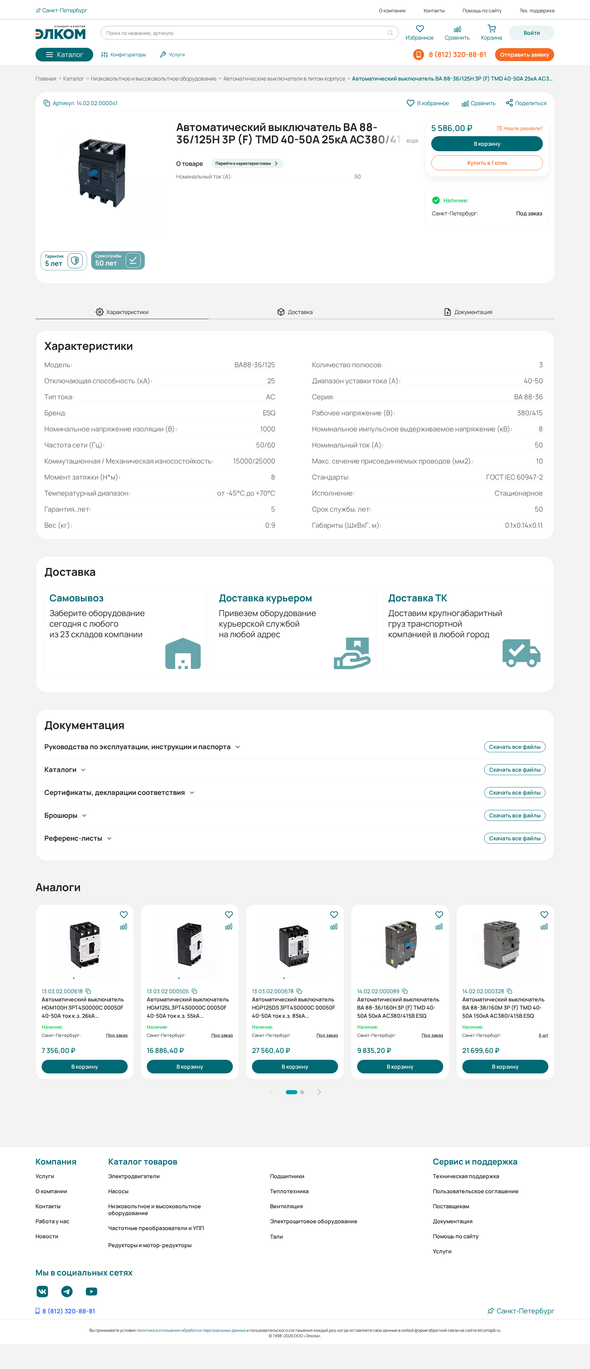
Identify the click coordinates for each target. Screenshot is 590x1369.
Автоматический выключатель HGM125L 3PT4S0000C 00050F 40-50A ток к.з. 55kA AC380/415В (188, 1007)
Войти (532, 33)
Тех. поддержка (537, 10)
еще (411, 140)
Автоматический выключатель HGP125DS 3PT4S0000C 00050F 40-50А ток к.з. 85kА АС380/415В (293, 1007)
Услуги (45, 1176)
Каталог (73, 78)
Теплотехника (289, 1191)
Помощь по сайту (482, 10)
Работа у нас (52, 1221)
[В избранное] (124, 915)
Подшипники (287, 1176)
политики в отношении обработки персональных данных (191, 1330)
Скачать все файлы (514, 747)
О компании (392, 10)
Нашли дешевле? (523, 128)
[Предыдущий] (270, 1092)
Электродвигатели (134, 1176)
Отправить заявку (524, 54)
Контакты (434, 10)
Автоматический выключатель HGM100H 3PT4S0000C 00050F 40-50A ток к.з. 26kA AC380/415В (83, 1007)
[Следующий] (319, 1092)
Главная (46, 78)
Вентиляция (286, 1206)
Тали (276, 1236)
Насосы (118, 1191)
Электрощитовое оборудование (313, 1221)
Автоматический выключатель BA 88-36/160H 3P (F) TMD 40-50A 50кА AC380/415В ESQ (398, 1007)
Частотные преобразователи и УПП (156, 1228)
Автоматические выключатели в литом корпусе (284, 78)
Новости (47, 1236)
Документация (453, 1221)
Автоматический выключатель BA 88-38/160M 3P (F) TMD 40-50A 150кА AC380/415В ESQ (503, 1007)
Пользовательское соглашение (476, 1191)
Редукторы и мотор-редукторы (150, 1245)
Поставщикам (451, 1206)
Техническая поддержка (466, 1176)
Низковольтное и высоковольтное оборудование (153, 78)
